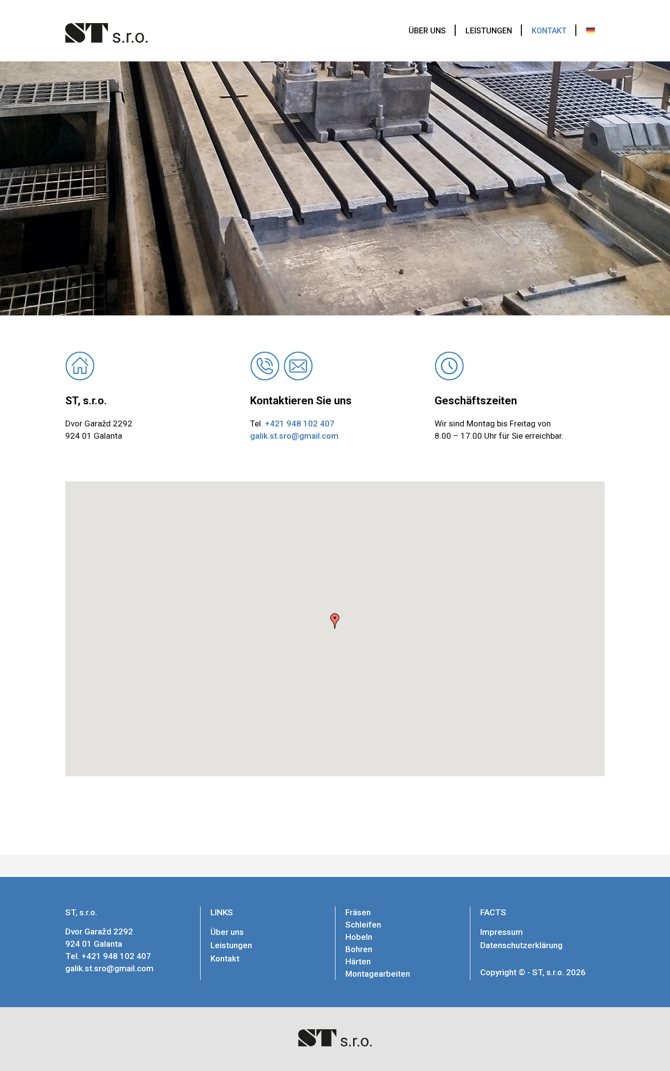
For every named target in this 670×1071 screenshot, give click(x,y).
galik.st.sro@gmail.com (294, 436)
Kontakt (224, 958)
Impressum (501, 932)
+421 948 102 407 (300, 423)
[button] (335, 621)
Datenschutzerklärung (521, 945)
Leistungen (231, 945)
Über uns (227, 932)
